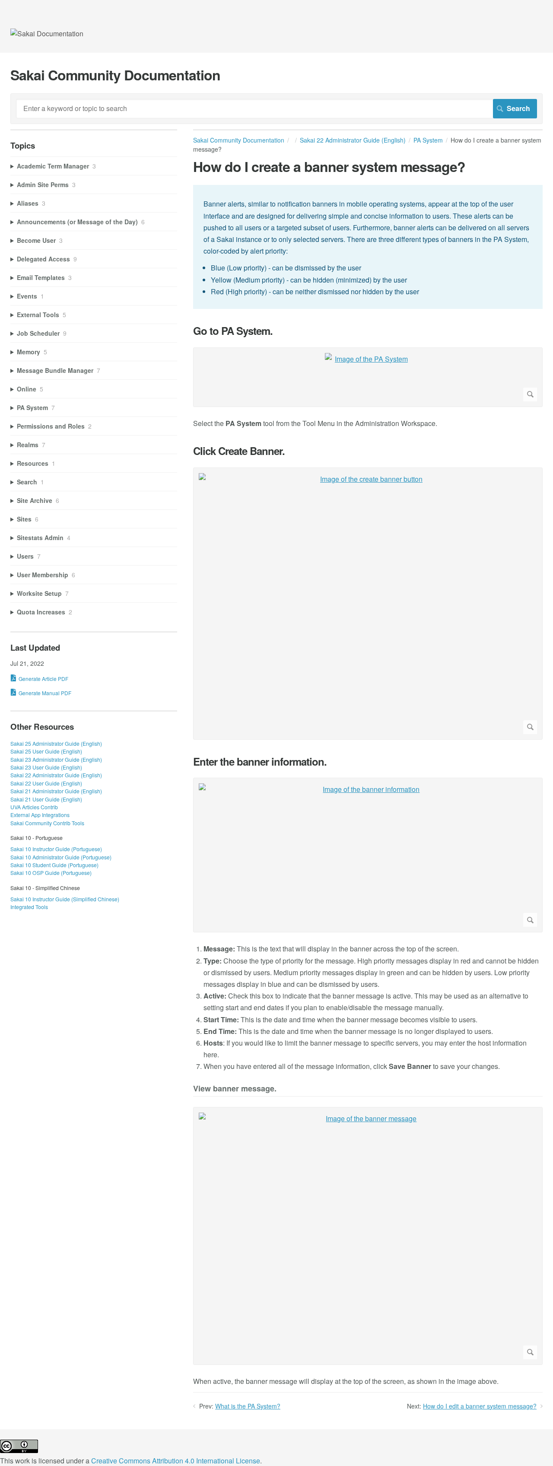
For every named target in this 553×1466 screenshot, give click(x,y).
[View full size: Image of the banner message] (368, 1236)
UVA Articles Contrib (34, 807)
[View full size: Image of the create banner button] (368, 603)
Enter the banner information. (260, 761)
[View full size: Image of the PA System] (368, 377)
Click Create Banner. (239, 451)
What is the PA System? (247, 1406)
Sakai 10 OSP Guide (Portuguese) (51, 872)
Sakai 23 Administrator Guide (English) (56, 759)
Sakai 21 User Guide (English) (46, 799)
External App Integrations (40, 814)
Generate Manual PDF (45, 692)
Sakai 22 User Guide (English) (46, 783)
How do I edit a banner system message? (480, 1406)
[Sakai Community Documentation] (46, 33)
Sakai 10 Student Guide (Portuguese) (54, 864)
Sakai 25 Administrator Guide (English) (56, 743)
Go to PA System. (233, 330)
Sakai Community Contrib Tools (47, 823)
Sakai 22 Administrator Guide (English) (353, 140)
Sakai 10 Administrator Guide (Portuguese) (60, 857)
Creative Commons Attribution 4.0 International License (175, 1461)
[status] (368, 247)
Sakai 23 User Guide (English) (46, 767)
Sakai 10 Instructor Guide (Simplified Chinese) (64, 899)
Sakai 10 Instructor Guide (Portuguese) (56, 848)
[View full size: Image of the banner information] (368, 855)
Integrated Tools (29, 906)
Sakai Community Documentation (238, 140)
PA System (428, 140)
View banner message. (234, 1089)
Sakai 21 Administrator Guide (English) (56, 791)
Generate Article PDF (43, 678)
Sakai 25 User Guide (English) (46, 751)
